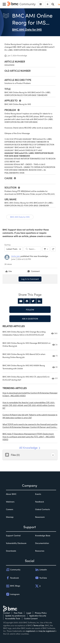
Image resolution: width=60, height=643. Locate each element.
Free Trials (18, 613)
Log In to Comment (30, 279)
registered (30, 631)
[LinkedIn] (39, 301)
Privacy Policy (41, 613)
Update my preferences (15, 615)
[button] (53, 455)
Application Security (37, 615)
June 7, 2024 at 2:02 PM (21, 259)
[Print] (27, 301)
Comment (35, 271)
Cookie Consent (31, 618)
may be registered (47, 631)
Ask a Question (30, 318)
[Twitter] (33, 301)
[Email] (21, 301)
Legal (28, 613)
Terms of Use (38, 625)
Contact (6, 613)
